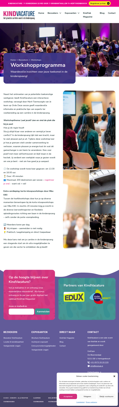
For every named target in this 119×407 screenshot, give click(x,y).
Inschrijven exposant (39, 342)
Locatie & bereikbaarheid (13, 342)
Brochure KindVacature (40, 338)
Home (41, 13)
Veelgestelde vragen (11, 346)
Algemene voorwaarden (38, 399)
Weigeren (87, 396)
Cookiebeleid (80, 402)
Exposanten (70, 13)
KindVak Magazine (87, 15)
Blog (102, 13)
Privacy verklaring (91, 402)
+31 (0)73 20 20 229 (99, 362)
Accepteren (68, 396)
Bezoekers (53, 13)
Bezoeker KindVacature (12, 338)
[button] (114, 376)
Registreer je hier (98, 3)
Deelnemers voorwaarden (53, 399)
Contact (112, 13)
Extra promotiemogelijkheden (43, 346)
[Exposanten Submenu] (79, 13)
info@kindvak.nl (96, 366)
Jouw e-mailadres (18, 306)
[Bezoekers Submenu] (60, 13)
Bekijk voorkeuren (106, 396)
